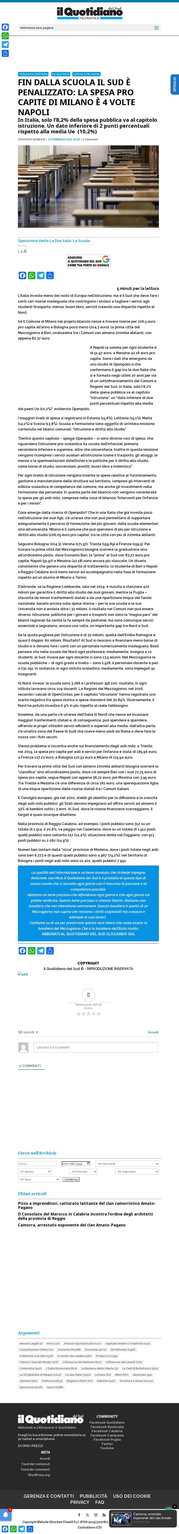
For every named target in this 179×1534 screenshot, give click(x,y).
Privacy (79, 1502)
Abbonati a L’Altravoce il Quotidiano (47, 1428)
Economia (95, 1349)
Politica (52, 1381)
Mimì (122, 1374)
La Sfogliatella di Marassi (40, 1374)
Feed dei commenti (35, 1469)
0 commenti (90, 139)
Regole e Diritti (80, 1381)
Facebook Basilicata (107, 1427)
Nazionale (142, 1374)
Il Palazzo (106, 1356)
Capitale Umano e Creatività (127, 1343)
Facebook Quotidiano (107, 1422)
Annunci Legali (31, 1343)
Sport (55, 1387)
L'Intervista (31, 1368)
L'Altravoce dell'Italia (33, 74)
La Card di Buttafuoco (140, 1368)
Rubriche (106, 1381)
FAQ (99, 1502)
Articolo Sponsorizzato (82, 1343)
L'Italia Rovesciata (61, 1368)
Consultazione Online (36, 1349)
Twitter (107, 1444)
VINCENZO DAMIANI (31, 139)
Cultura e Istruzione (86, 74)
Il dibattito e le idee (36, 1356)
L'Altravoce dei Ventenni (82, 1362)
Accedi (152, 1032)
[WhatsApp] (5, 35)
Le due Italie (60, 74)
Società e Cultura (136, 1381)
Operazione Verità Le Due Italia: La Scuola (54, 241)
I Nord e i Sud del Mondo (39, 1362)
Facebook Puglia (107, 1440)
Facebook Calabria (107, 1431)
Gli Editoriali (123, 1349)
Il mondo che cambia (75, 1356)
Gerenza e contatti (49, 1496)
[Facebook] (5, 27)
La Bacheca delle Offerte (99, 1368)
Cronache (69, 1349)
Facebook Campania (107, 1435)
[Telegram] (5, 44)
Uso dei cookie (132, 1496)
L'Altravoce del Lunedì (124, 1362)
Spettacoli (31, 1387)
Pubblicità (93, 1496)
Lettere (103, 1374)
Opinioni (29, 1381)
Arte (53, 1343)
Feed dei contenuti (36, 1464)
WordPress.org (39, 1475)
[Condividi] (5, 53)
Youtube (107, 1448)
